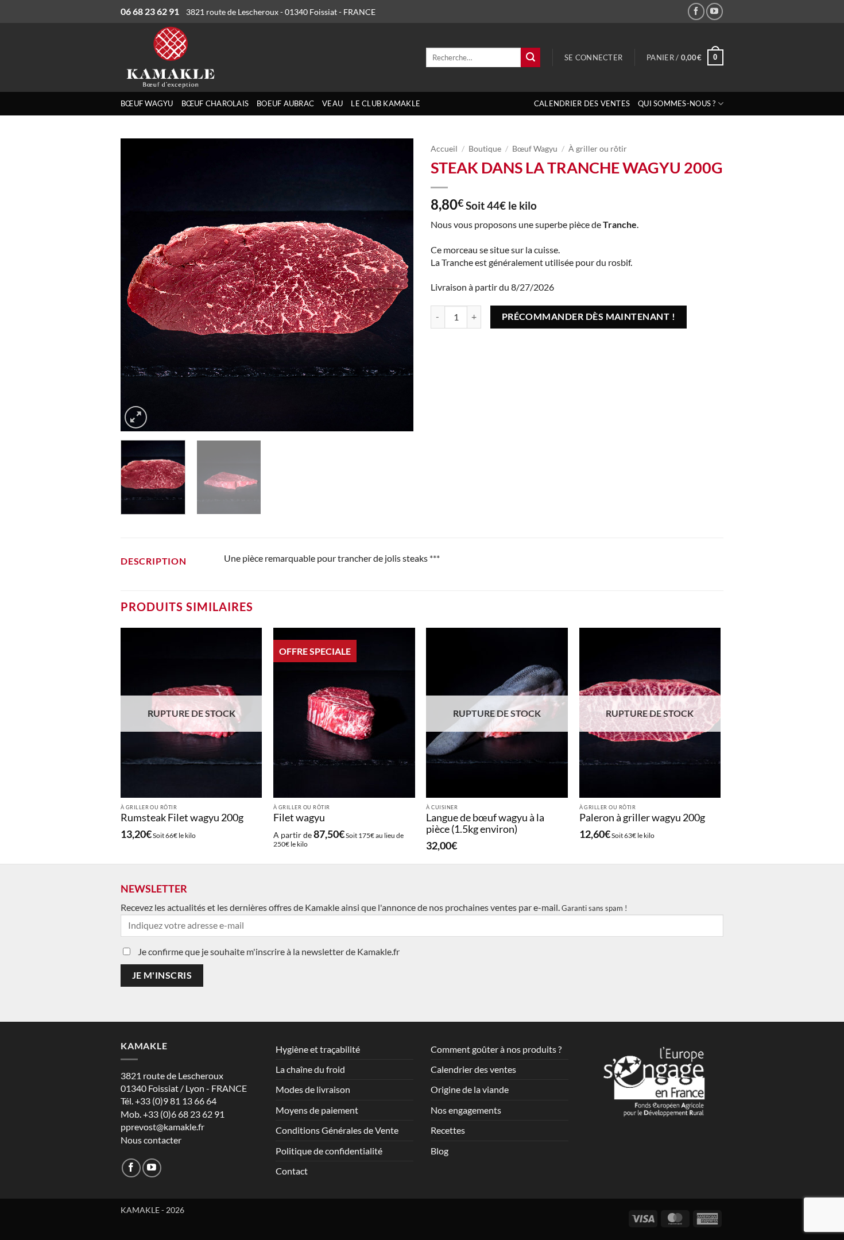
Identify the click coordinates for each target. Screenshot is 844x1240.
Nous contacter (151, 1139)
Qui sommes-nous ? (676, 103)
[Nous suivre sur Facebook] (696, 11)
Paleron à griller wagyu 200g (642, 818)
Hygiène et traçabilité (318, 1049)
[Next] (393, 285)
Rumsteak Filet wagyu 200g (182, 818)
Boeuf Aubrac (285, 103)
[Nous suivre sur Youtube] (714, 11)
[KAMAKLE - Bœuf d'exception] (215, 57)
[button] (593, 57)
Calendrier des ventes (582, 103)
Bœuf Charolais (215, 103)
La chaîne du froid (310, 1069)
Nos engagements (466, 1109)
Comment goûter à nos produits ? (496, 1049)
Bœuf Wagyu (147, 103)
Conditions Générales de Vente (337, 1130)
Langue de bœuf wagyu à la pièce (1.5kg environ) (485, 823)
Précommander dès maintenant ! (589, 316)
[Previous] (140, 285)
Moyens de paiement (317, 1109)
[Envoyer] (530, 57)
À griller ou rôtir (597, 148)
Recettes (448, 1130)
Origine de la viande (470, 1089)
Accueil (444, 148)
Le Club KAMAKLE (385, 103)
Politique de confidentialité (329, 1150)
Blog (439, 1150)
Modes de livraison (313, 1089)
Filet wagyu (299, 818)
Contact (292, 1170)
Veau (332, 103)
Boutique (485, 148)
